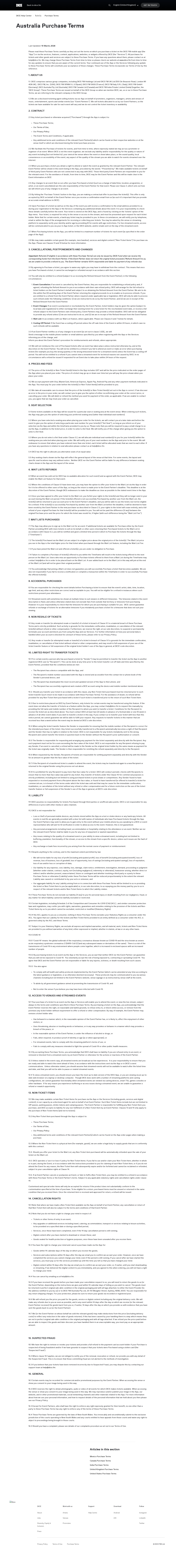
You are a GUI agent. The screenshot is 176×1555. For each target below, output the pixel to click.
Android (117, 1513)
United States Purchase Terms (103, 1474)
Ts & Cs (38, 16)
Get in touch (150, 5)
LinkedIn (142, 1518)
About (39, 1513)
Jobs (39, 1518)
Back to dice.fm (34, 5)
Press (39, 1531)
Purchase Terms (52, 16)
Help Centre (92, 1513)
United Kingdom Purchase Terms (104, 1469)
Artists (65, 1513)
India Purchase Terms (99, 1465)
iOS (115, 1518)
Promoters (67, 1523)
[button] (126, 5)
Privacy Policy (43, 132)
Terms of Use (42, 127)
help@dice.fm (49, 1367)
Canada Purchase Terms (100, 1461)
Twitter (141, 1523)
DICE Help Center (24, 16)
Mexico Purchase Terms (100, 1456)
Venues (65, 1518)
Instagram (143, 1513)
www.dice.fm (125, 60)
